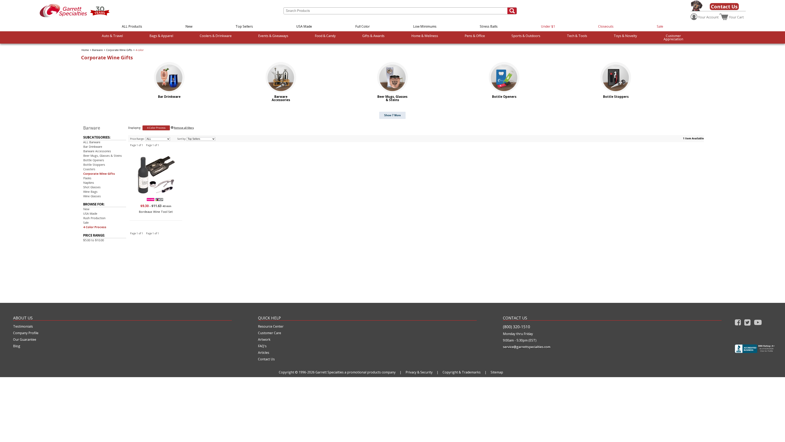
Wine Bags (90, 192)
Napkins (88, 183)
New (188, 26)
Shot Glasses (92, 187)
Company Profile (25, 333)
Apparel (161, 36)
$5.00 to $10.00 (93, 240)
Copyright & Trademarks (462, 372)
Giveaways (273, 36)
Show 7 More (392, 115)
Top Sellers (244, 26)
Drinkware (216, 36)
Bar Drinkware (92, 147)
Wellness (424, 36)
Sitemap (497, 372)
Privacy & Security (419, 372)
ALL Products (132, 26)
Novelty (625, 36)
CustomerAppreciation (673, 37)
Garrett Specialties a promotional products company (355, 372)
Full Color (362, 26)
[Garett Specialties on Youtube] (758, 326)
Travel (112, 36)
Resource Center (271, 326)
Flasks (87, 178)
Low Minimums (424, 26)
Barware (97, 50)
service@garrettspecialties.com (526, 346)
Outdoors (525, 36)
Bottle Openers (93, 160)
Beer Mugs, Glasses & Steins (102, 156)
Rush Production (94, 218)
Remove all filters (184, 128)
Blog (16, 346)
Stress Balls (489, 26)
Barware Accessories (97, 151)
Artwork (264, 339)
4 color (140, 50)
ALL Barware (91, 142)
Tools (577, 36)
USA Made (304, 26)
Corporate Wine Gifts (119, 50)
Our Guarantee (24, 339)
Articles (263, 352)
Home (85, 50)
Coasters (89, 169)
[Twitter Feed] (747, 326)
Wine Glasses (92, 196)
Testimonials (23, 326)
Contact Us (724, 6)
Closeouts (605, 26)
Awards (373, 36)
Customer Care (269, 333)
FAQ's (262, 346)
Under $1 (548, 26)
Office (475, 36)
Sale (660, 26)
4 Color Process (94, 227)
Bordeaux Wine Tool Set (156, 212)
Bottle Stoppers (94, 165)
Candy (325, 36)
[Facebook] (738, 326)
